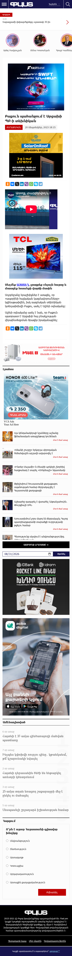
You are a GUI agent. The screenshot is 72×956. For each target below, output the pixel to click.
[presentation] (59, 24)
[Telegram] (41, 184)
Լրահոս (8, 369)
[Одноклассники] (8, 184)
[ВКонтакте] (12, 184)
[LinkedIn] (22, 184)
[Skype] (36, 184)
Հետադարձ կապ (17, 941)
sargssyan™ (55, 951)
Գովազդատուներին (55, 941)
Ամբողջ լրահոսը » (36, 544)
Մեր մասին (35, 941)
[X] (17, 184)
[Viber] (26, 184)
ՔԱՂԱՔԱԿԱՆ (14, 127)
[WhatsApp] (31, 184)
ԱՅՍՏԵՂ (23, 284)
